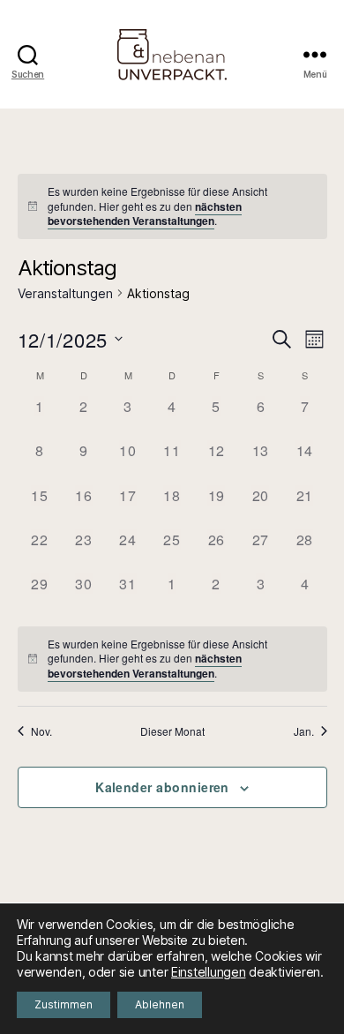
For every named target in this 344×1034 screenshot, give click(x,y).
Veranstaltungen (65, 293)
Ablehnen (159, 1004)
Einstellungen (208, 971)
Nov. (41, 731)
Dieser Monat (172, 731)
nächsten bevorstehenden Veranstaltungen (145, 214)
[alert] (172, 206)
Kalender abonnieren (162, 787)
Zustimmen (63, 1004)
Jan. (304, 731)
